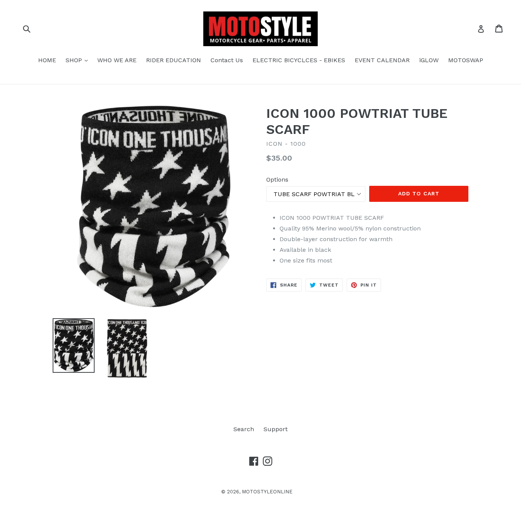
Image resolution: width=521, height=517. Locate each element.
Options (277, 179)
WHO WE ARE (117, 60)
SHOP (79, 60)
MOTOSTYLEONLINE (267, 491)
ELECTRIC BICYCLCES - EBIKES (298, 60)
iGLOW (429, 60)
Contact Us (227, 60)
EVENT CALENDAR (382, 60)
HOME (47, 60)
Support (276, 429)
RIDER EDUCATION (173, 60)
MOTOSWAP (465, 60)
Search (243, 429)
